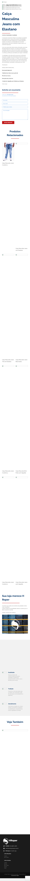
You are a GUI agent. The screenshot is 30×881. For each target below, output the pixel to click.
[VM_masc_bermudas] (15, 730)
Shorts (5, 866)
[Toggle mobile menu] (27, 2)
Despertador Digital (15, 875)
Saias (5, 868)
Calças (5, 855)
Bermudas (6, 857)
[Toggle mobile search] (24, 2)
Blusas (5, 864)
